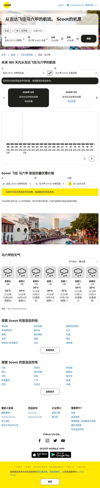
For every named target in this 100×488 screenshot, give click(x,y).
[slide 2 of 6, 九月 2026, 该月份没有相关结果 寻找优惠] (71, 97)
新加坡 (5, 326)
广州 (36, 380)
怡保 (36, 376)
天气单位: (73, 261)
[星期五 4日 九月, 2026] (37, 144)
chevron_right (96, 97)
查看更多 (50, 350)
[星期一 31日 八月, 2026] (20, 144)
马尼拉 (37, 384)
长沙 (68, 330)
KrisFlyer (32, 413)
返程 (69, 37)
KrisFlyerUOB (35, 417)
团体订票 (56, 413)
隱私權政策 (42, 472)
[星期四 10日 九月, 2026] (62, 144)
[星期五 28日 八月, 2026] (8, 144)
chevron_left (4, 97)
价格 (69, 178)
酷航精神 (6, 413)
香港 (4, 334)
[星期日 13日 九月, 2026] (74, 144)
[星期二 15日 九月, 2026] (83, 144)
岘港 (68, 380)
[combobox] (22, 73)
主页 (4, 55)
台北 (36, 343)
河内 (4, 384)
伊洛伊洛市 (7, 330)
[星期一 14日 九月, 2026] (79, 144)
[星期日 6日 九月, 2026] (45, 144)
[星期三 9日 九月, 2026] (58, 144)
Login (61, 5)
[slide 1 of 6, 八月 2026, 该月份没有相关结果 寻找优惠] (28, 97)
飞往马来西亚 (26, 55)
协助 (73, 413)
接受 (50, 481)
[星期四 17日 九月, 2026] (91, 144)
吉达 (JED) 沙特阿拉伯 (13, 40)
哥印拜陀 (38, 334)
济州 (4, 376)
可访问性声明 (77, 429)
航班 (13, 55)
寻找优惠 (28, 101)
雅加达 (69, 372)
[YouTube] (63, 441)
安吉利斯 (38, 326)
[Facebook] (39, 441)
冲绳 (68, 384)
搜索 (89, 38)
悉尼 (68, 338)
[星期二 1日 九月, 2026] (24, 144)
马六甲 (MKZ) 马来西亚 (36, 40)
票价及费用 (76, 425)
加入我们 (6, 421)
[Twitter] (55, 441)
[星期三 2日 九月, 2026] (29, 144)
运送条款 (75, 417)
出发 (53, 37)
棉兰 (4, 372)
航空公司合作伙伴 (10, 425)
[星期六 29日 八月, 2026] (12, 144)
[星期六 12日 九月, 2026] (70, 144)
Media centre (8, 417)
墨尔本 (37, 330)
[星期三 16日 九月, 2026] (87, 144)
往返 (7, 31)
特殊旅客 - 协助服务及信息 (83, 421)
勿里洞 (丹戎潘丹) (10, 343)
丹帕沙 (37, 368)
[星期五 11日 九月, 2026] (66, 144)
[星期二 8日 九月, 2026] (54, 144)
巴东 (4, 368)
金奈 (4, 338)
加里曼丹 (6, 380)
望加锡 (69, 343)
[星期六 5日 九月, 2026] (41, 144)
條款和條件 (55, 472)
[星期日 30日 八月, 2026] (16, 144)
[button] (22, 31)
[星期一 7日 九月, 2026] (49, 144)
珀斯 (36, 338)
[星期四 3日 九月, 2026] (33, 144)
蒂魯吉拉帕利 (72, 326)
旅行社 (55, 417)
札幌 (68, 334)
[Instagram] (47, 441)
